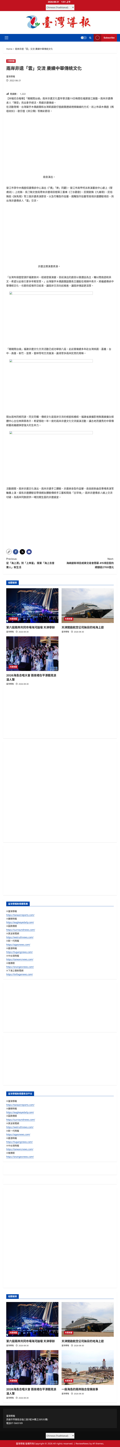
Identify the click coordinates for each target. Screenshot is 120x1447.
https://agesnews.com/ (18, 944)
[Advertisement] (60, 525)
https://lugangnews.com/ (19, 951)
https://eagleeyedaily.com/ (20, 922)
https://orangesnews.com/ (20, 966)
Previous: (30, 563)
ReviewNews (82, 1443)
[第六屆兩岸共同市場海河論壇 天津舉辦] (32, 605)
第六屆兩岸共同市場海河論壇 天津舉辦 (30, 627)
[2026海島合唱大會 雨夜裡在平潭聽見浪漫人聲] (32, 653)
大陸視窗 (11, 61)
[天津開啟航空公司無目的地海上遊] (88, 605)
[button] (6, 37)
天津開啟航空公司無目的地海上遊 (83, 627)
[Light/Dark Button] (84, 37)
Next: (90, 563)
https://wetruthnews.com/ (19, 937)
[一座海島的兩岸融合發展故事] (88, 1367)
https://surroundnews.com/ (20, 929)
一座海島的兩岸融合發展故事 (80, 1389)
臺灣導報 (10, 76)
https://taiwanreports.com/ (20, 914)
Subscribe (109, 37)
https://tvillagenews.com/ (19, 974)
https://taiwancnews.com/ (19, 959)
